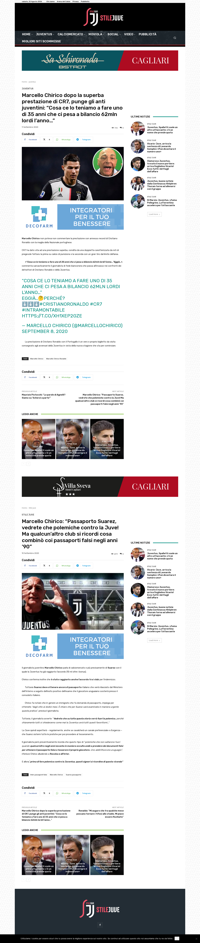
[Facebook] (100, 925)
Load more (153, 214)
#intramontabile (43, 310)
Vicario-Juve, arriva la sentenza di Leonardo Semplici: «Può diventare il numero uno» (72, 451)
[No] (196, 938)
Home (24, 82)
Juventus (32, 82)
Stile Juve (38, 446)
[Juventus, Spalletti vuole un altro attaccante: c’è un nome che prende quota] (38, 439)
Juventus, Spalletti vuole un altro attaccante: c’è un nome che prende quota (38, 453)
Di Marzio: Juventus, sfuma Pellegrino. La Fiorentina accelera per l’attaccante (162, 203)
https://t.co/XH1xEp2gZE (52, 316)
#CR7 (96, 304)
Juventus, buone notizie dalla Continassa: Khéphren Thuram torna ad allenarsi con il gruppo (162, 185)
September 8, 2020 (45, 331)
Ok (177, 938)
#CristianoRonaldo (64, 304)
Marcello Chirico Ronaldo (56, 359)
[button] (174, 37)
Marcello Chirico (36, 359)
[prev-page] (23, 464)
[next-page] (28, 464)
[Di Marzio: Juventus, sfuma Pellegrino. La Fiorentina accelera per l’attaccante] (138, 201)
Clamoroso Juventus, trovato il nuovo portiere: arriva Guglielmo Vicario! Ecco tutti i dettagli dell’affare (107, 450)
